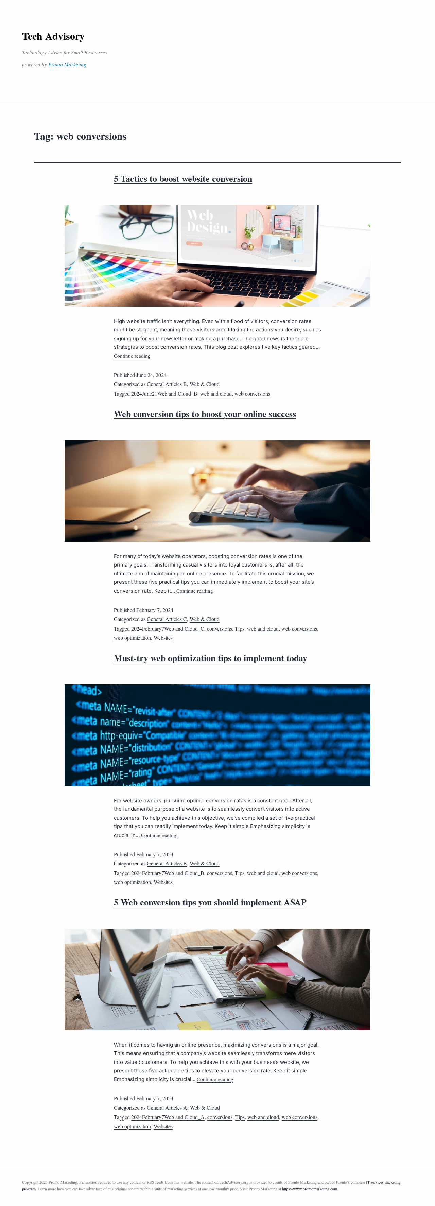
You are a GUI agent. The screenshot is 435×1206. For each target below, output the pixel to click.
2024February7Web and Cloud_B (167, 872)
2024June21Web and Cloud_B (164, 393)
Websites (163, 637)
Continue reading (132, 355)
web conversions (252, 393)
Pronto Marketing (67, 64)
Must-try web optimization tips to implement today (210, 657)
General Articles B (167, 383)
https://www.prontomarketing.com (309, 1188)
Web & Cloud (205, 383)
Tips (239, 628)
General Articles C (167, 619)
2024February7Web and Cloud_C (167, 628)
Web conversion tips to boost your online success (205, 413)
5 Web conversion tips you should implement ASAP (210, 902)
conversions (219, 628)
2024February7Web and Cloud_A (168, 1117)
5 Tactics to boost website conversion (183, 178)
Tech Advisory (53, 35)
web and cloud (216, 393)
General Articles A (167, 1107)
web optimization (132, 637)
